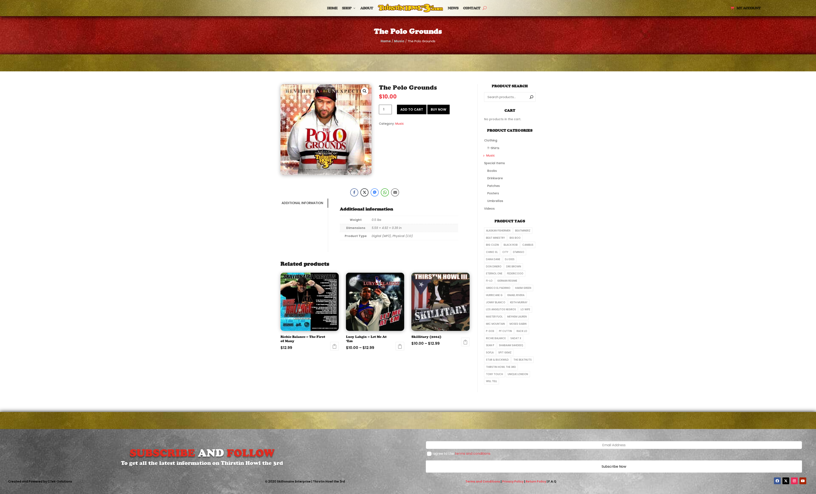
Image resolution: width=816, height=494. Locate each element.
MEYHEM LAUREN (517, 316)
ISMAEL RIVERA (515, 295)
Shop (346, 8)
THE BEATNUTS (522, 359)
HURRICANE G (494, 295)
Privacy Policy (513, 481)
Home (332, 8)
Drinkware (495, 178)
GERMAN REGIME (507, 280)
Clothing (490, 140)
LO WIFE (525, 309)
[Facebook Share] (354, 192)
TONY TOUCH (494, 374)
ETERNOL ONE (494, 273)
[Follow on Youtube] (802, 480)
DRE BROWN (513, 266)
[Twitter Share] (364, 192)
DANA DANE (493, 259)
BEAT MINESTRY (495, 238)
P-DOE (490, 331)
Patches (493, 186)
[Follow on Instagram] (794, 480)
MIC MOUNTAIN (495, 324)
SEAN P (490, 345)
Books (492, 171)
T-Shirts (493, 148)
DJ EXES (509, 259)
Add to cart (411, 109)
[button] (364, 91)
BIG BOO (515, 238)
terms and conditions (472, 453)
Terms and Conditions (482, 481)
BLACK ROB (511, 245)
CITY (505, 252)
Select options (400, 346)
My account (749, 8)
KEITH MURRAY (518, 302)
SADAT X (515, 338)
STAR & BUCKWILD (497, 359)
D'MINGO (518, 252)
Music (399, 41)
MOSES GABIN (518, 324)
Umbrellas (495, 201)
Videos (489, 208)
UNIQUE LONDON (518, 374)
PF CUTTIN (505, 331)
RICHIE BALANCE (496, 338)
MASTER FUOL (494, 316)
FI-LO (489, 280)
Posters (493, 193)
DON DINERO (494, 266)
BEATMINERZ (522, 230)
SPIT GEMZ (504, 352)
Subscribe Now (614, 466)
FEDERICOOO (515, 273)
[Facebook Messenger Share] (375, 192)
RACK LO (522, 331)
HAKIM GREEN (523, 288)
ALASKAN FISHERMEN (498, 230)
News (453, 8)
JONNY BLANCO (495, 302)
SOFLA (490, 352)
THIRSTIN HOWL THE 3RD (501, 367)
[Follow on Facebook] (777, 480)
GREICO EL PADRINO (498, 288)
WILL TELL (491, 381)
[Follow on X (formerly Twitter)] (785, 480)
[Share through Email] (395, 192)
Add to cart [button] (334, 346)
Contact (471, 8)
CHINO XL (492, 252)
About (366, 8)
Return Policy (536, 481)
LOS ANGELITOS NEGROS (501, 309)
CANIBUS (527, 245)
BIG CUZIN (492, 245)
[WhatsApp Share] (385, 192)
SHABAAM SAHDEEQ (511, 345)
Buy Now (438, 109)
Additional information (302, 203)
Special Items (494, 163)
